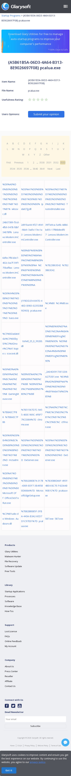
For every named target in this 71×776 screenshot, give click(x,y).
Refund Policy (43, 745)
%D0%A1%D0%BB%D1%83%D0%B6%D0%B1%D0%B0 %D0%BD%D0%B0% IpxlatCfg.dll (32, 199)
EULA (20, 745)
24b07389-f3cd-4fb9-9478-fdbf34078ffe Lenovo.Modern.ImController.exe (10, 232)
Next (50, 168)
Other (47, 154)
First (8, 162)
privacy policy (37, 762)
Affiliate (8, 681)
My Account (10, 646)
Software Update (13, 566)
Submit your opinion (46, 114)
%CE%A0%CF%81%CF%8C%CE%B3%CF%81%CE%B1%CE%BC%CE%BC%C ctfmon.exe (56, 417)
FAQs (7, 636)
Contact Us (10, 686)
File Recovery (11, 561)
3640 (35, 168)
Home (12, 745)
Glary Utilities (11, 551)
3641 (42, 168)
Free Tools (10, 571)
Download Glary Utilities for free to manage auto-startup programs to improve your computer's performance (38, 41)
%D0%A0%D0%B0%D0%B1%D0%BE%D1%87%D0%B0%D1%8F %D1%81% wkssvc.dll (10, 199)
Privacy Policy (30, 745)
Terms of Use (56, 745)
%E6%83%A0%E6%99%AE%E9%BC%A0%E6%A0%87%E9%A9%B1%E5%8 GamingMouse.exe (10, 384)
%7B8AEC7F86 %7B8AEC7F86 (10, 417)
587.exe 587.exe (54, 518)
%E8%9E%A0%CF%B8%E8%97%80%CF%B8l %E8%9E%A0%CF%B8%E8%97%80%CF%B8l (32, 384)
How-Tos (9, 611)
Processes (10, 596)
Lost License (11, 631)
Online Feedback (13, 641)
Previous (18, 162)
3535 (19, 168)
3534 (12, 168)
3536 (26, 168)
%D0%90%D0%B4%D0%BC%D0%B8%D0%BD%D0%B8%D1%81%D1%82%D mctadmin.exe (10, 450)
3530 (42, 162)
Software (9, 601)
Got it (8, 770)
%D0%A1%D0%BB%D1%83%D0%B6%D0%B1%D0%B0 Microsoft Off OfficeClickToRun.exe (10, 488)
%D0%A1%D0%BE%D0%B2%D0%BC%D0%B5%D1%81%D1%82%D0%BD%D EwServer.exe (32, 450)
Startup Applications (15, 591)
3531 (49, 162)
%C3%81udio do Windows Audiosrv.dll (10, 518)
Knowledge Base (13, 606)
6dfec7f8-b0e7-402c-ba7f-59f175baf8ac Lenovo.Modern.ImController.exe (10, 267)
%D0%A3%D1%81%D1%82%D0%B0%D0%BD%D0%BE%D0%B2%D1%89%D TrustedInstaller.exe (56, 199)
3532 (55, 162)
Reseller (9, 676)
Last (58, 168)
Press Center (11, 671)
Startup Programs (10, 15)
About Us (9, 666)
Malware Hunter (13, 556)
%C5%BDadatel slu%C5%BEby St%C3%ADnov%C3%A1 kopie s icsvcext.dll (10, 343)
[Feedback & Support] (65, 742)
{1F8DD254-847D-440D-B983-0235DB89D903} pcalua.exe (32, 305)
